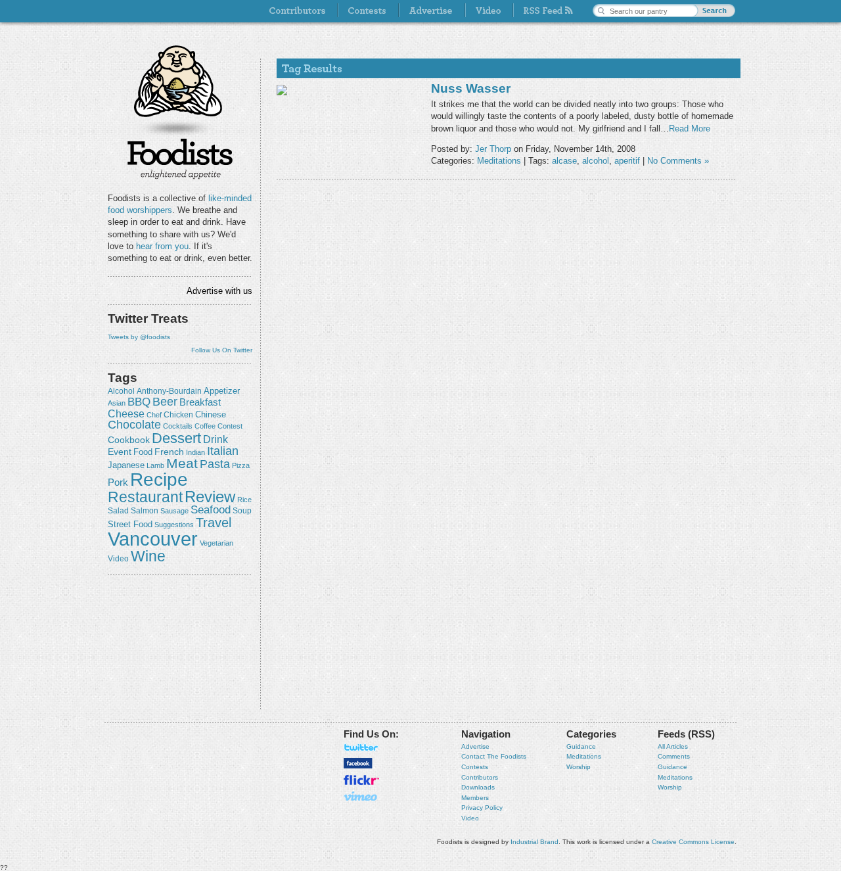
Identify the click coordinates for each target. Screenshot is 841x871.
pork (118, 482)
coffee (205, 426)
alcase (564, 161)
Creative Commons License (693, 841)
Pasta (215, 464)
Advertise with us (219, 291)
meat (182, 463)
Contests (474, 766)
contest (229, 426)
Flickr (361, 780)
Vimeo (361, 796)
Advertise (475, 746)
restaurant (145, 497)
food (142, 452)
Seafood (211, 510)
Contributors (479, 777)
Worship (578, 766)
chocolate (134, 424)
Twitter (361, 747)
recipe (159, 479)
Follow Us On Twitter (221, 350)
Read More (689, 128)
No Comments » (678, 161)
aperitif (627, 161)
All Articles (673, 746)
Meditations (499, 161)
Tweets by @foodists (139, 337)
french (169, 451)
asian (116, 403)
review (210, 497)
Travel (213, 522)
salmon (144, 510)
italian (223, 451)
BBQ (138, 402)
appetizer (222, 391)
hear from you (162, 246)
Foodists (180, 157)
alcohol (121, 391)
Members (475, 797)
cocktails (178, 426)
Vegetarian (216, 543)
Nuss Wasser (471, 88)
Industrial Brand (534, 841)
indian (195, 452)
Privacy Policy (482, 807)
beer (164, 401)
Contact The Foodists (493, 756)
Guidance (581, 746)
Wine (148, 556)
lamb (155, 465)
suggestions (174, 525)
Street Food (130, 524)
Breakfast (200, 402)
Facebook (358, 763)
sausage (174, 511)
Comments (674, 756)
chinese (210, 414)
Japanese (126, 465)
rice (244, 500)
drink (215, 439)
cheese (126, 413)
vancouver (153, 539)
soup (242, 511)
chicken (178, 414)
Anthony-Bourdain (169, 391)
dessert (176, 438)
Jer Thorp (493, 149)
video (118, 559)
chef (154, 415)
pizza (241, 465)
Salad (118, 511)
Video (470, 818)
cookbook (129, 440)
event (119, 451)
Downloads (478, 787)
